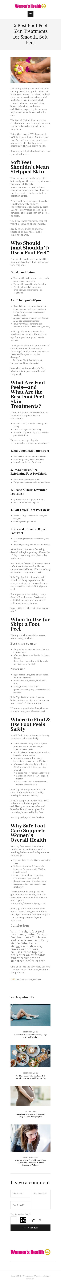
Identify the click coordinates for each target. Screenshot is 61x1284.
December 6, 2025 (30, 1157)
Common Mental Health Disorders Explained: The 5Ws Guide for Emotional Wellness (30, 1162)
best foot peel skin (24, 979)
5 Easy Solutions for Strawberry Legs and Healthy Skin (30, 1036)
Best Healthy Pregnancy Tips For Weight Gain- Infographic (30, 1115)
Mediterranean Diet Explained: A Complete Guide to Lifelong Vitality (30, 1077)
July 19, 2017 (30, 1112)
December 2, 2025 (30, 1032)
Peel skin (37, 979)
